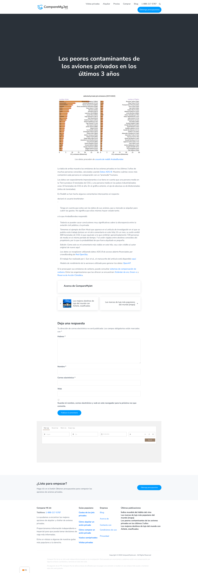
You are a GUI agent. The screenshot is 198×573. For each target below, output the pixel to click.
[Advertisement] (99, 29)
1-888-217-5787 (53, 512)
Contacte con (105, 525)
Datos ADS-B (106, 172)
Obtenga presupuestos (149, 487)
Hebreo (61, 336)
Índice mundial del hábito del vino (136, 512)
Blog (102, 512)
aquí (134, 258)
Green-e (133, 272)
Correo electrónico (66, 377)
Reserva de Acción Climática (70, 275)
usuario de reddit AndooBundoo (109, 159)
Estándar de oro (122, 272)
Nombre (61, 366)
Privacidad (104, 536)
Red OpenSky (82, 254)
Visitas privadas (86, 542)
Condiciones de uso (108, 529)
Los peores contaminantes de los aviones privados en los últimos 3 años (139, 522)
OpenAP (127, 263)
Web (59, 388)
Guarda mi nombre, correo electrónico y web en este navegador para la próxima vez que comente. (96, 404)
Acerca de (104, 518)
